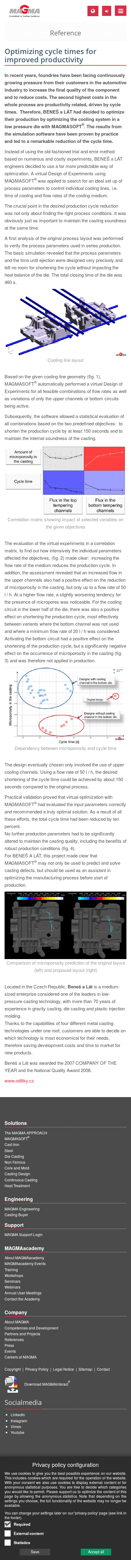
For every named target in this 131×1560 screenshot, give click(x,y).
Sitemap (85, 1369)
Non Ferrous (15, 1162)
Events (10, 1351)
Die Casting (14, 1156)
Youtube (17, 1432)
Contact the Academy (22, 1298)
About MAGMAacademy (24, 1257)
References (14, 1339)
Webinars (12, 1286)
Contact (103, 1369)
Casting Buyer (16, 1214)
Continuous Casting (21, 1179)
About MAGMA (17, 1321)
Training (11, 1269)
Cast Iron (12, 1144)
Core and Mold (17, 1167)
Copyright (13, 1369)
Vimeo (16, 1426)
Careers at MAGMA (21, 1356)
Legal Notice (63, 1369)
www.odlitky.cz (19, 1080)
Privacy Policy (36, 1369)
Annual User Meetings (23, 1292)
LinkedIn (18, 1414)
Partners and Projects (22, 1333)
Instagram (19, 1420)
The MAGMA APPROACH (26, 1132)
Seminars (12, 1281)
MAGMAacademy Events (25, 1263)
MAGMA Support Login (24, 1234)
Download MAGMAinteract (47, 1384)
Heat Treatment (17, 1185)
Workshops (14, 1275)
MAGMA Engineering (22, 1208)
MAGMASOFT (17, 1138)
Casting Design (17, 1173)
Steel (9, 1150)
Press (9, 1345)
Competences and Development (31, 1327)
